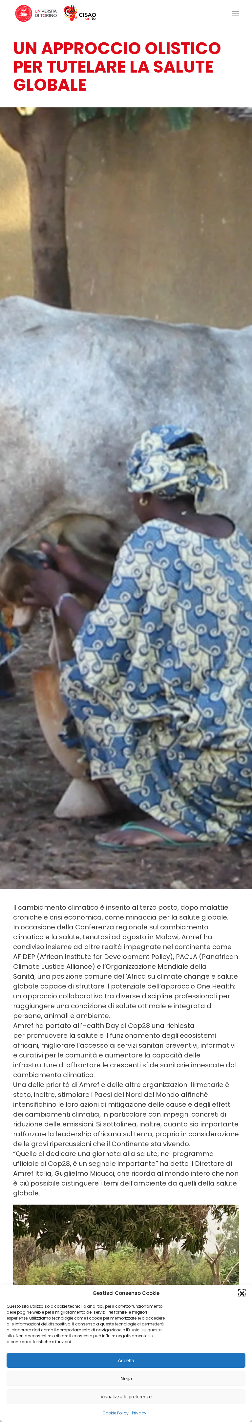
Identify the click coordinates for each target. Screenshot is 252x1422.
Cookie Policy (115, 1413)
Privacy (139, 1413)
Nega (126, 1378)
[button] (242, 1293)
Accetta (126, 1360)
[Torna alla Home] (55, 13)
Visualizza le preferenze (126, 1396)
